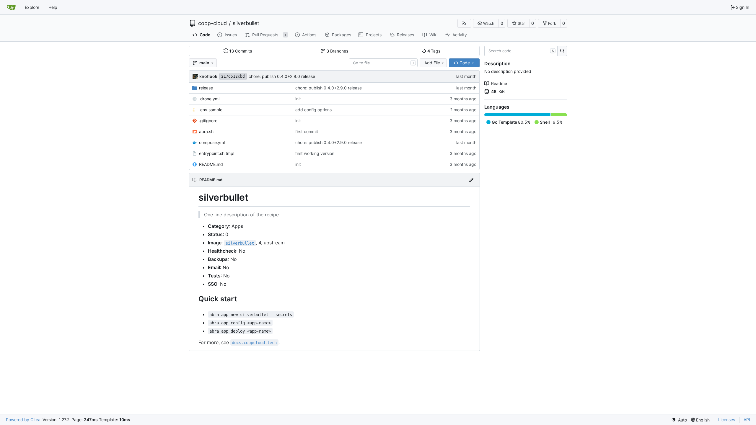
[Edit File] (471, 180)
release (206, 87)
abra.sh (206, 131)
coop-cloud (212, 23)
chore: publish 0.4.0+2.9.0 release (282, 76)
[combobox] (383, 62)
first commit (306, 131)
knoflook (208, 76)
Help (52, 7)
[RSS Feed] (464, 23)
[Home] (11, 7)
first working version (314, 153)
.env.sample (210, 109)
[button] (486, 23)
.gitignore (208, 120)
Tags (434, 50)
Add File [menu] (432, 62)
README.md (211, 164)
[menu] (679, 419)
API (747, 419)
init (298, 98)
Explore (32, 7)
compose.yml (212, 142)
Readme (499, 83)
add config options (313, 109)
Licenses (726, 419)
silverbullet (246, 23)
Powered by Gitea (23, 419)
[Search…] (562, 51)
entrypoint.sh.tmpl (216, 153)
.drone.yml (209, 98)
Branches (337, 50)
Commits (240, 50)
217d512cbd (233, 76)
